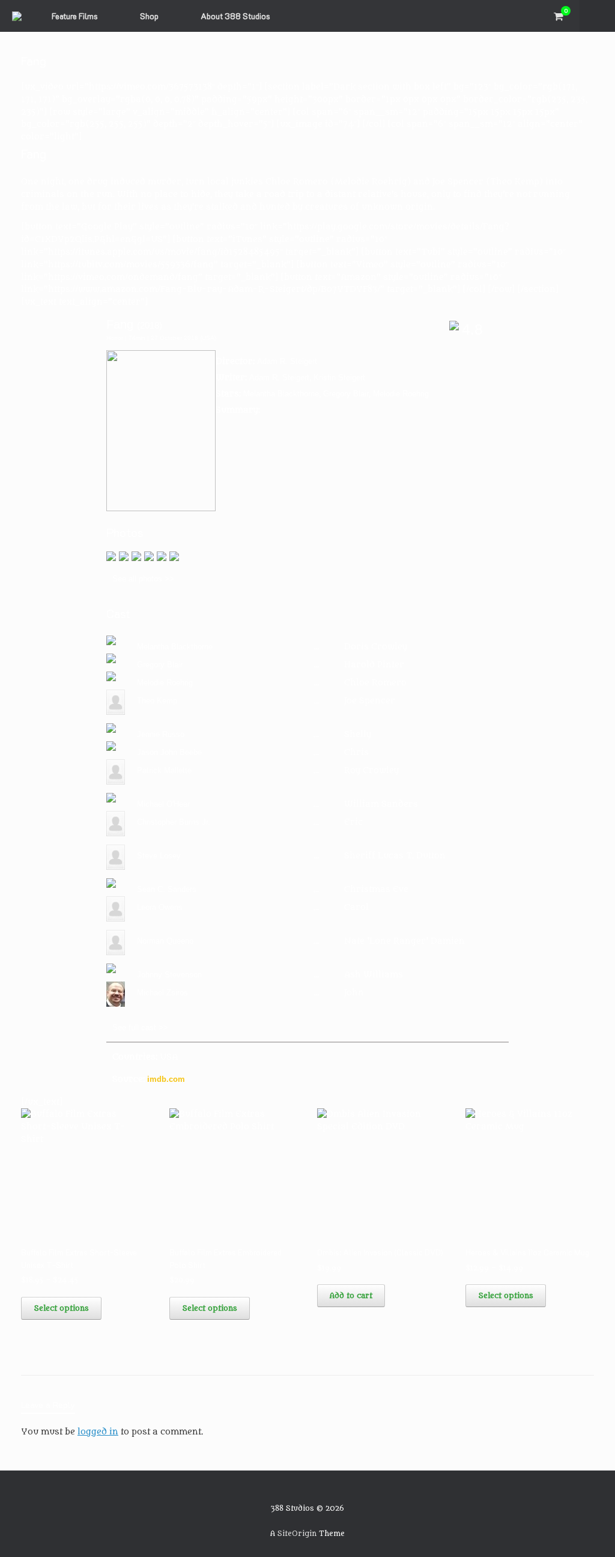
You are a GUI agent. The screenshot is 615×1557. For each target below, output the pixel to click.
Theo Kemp (157, 700)
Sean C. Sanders (166, 889)
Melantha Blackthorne (281, 393)
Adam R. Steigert (287, 361)
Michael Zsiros (162, 992)
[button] (597, 16)
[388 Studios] (17, 16)
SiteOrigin (297, 1533)
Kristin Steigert (339, 377)
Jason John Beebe (169, 752)
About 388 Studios (235, 16)
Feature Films (75, 16)
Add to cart (351, 1295)
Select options (61, 1308)
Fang (119, 324)
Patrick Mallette (164, 770)
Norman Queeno (165, 940)
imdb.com (166, 1079)
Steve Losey (159, 855)
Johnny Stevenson (169, 974)
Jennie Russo (160, 734)
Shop (149, 16)
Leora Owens (160, 907)
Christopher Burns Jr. (173, 822)
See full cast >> (140, 1027)
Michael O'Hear (163, 804)
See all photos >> (143, 578)
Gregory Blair (346, 393)
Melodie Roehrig (401, 393)
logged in (97, 1432)
